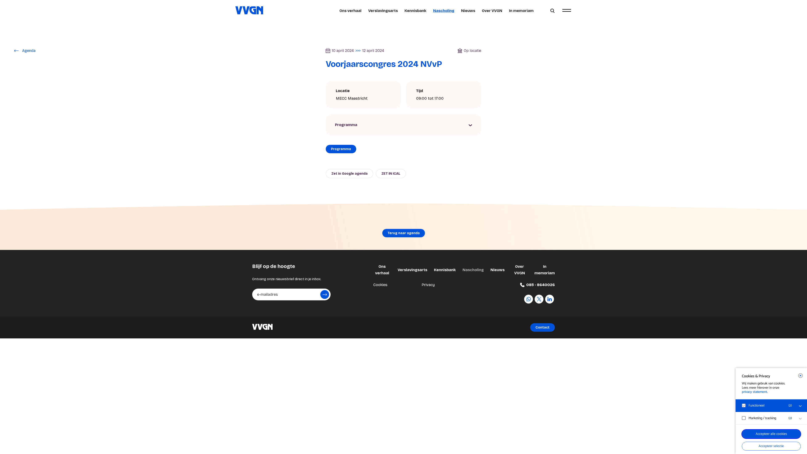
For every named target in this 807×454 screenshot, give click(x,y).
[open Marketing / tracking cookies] (800, 418)
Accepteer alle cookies (771, 434)
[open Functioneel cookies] (800, 406)
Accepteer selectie (771, 446)
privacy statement (754, 392)
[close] (800, 375)
